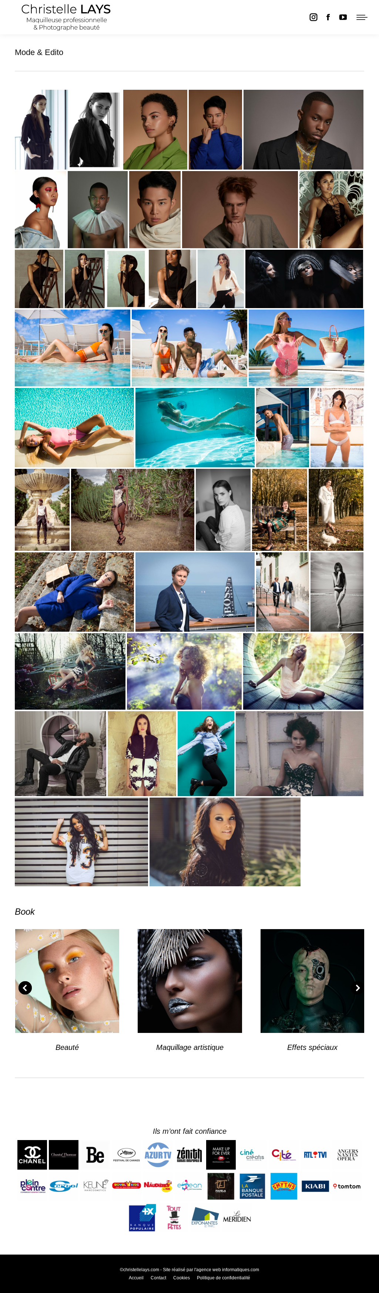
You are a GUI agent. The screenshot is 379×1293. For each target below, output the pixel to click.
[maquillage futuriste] (304, 279)
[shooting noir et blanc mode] (223, 510)
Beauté (67, 1047)
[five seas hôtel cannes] (74, 427)
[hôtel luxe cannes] (189, 348)
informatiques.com (240, 1269)
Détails (67, 981)
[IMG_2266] (39, 279)
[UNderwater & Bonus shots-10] (195, 427)
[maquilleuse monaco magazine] (282, 427)
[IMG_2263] (331, 209)
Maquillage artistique (190, 1047)
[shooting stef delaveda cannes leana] (221, 279)
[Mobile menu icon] (362, 17)
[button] (25, 988)
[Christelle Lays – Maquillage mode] (42, 510)
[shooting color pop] (206, 753)
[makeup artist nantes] (279, 510)
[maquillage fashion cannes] (68, 130)
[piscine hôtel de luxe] (306, 348)
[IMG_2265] (106, 279)
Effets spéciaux (312, 1047)
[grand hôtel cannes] (337, 427)
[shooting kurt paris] (142, 753)
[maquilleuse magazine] (72, 348)
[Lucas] (240, 209)
